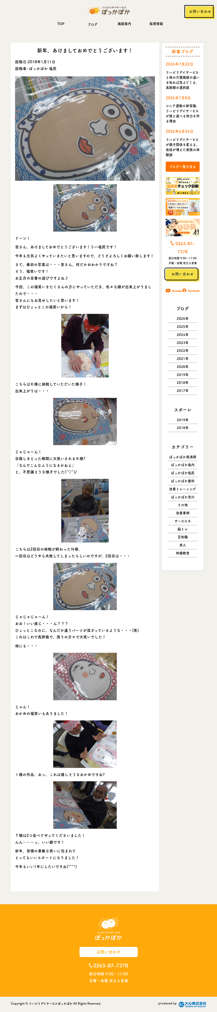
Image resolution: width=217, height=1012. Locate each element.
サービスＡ (182, 521)
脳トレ (183, 529)
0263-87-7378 (110, 965)
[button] (85, 208)
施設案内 (124, 23)
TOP (60, 23)
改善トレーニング (182, 489)
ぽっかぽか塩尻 (183, 473)
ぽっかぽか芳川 (183, 497)
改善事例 (182, 513)
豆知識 (183, 537)
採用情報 (156, 23)
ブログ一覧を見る (182, 166)
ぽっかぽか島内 (183, 465)
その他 (183, 505)
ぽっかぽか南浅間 (182, 457)
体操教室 (182, 553)
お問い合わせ (200, 11)
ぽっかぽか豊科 (183, 481)
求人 (182, 545)
